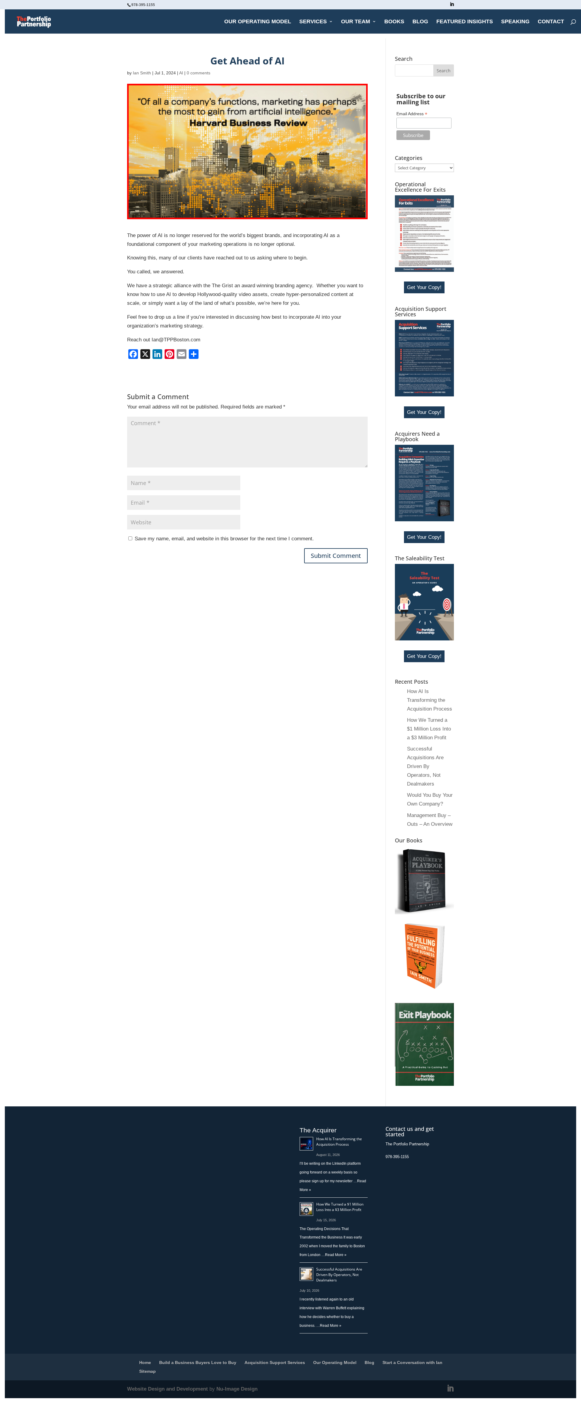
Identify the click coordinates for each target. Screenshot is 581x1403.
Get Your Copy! (424, 287)
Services (313, 21)
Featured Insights (464, 21)
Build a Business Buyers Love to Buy (197, 1362)
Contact (551, 21)
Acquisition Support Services (275, 1362)
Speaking (515, 21)
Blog (420, 21)
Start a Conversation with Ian (412, 1362)
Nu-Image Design (237, 1389)
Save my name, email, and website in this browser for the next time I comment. (224, 539)
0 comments (198, 72)
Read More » (335, 1255)
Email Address (411, 114)
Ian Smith (142, 72)
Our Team (355, 21)
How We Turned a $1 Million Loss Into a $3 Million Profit (429, 729)
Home (145, 1362)
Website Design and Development (167, 1389)
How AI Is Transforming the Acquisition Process (429, 700)
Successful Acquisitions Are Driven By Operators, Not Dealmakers (425, 766)
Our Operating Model (257, 21)
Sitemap (147, 1371)
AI (181, 72)
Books (394, 21)
